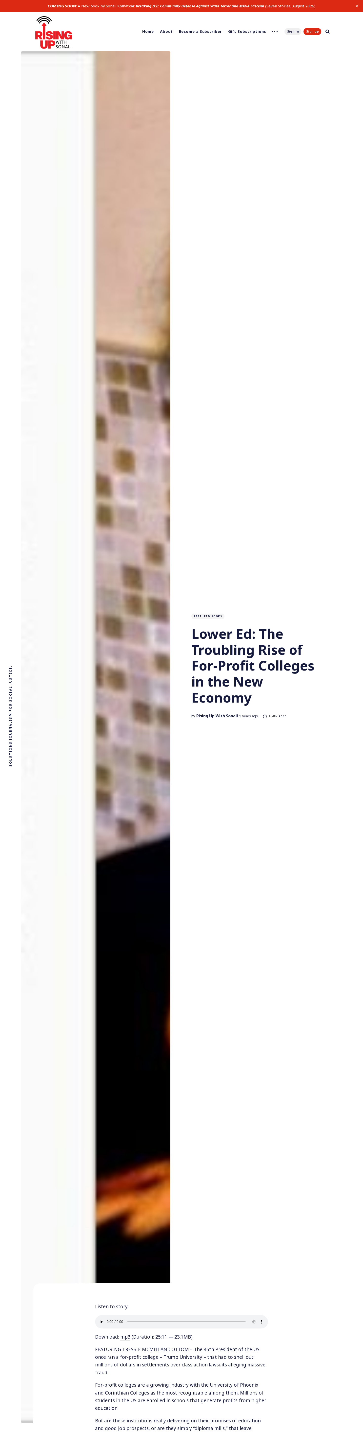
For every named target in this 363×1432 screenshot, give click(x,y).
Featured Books (208, 616)
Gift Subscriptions (247, 31)
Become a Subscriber (200, 31)
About (166, 31)
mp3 (125, 1337)
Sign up (312, 31)
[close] (357, 6)
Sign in (293, 31)
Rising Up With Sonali (217, 716)
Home (148, 31)
